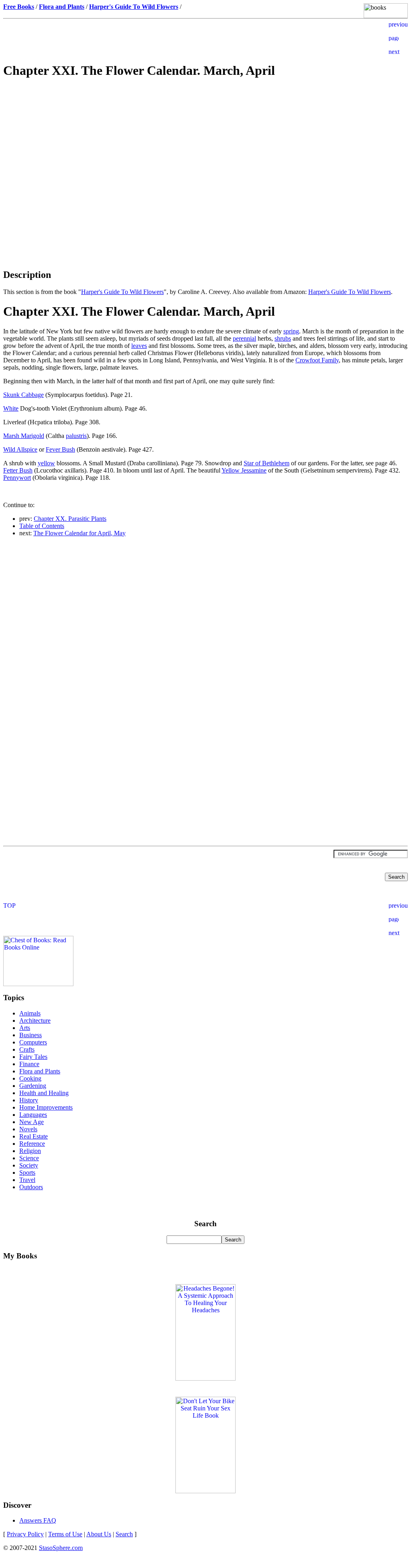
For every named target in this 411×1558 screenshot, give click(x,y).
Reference (32, 1143)
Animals (30, 1013)
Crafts (27, 1049)
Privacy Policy (25, 1534)
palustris (76, 435)
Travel (27, 1179)
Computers (33, 1042)
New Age (31, 1121)
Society (28, 1165)
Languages (33, 1114)
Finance (29, 1064)
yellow (46, 463)
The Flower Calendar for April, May (79, 533)
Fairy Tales (33, 1056)
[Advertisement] (205, 143)
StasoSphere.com (61, 1547)
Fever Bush (60, 449)
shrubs (283, 338)
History (28, 1100)
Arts (24, 1027)
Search (124, 1534)
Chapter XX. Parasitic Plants (70, 518)
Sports (27, 1172)
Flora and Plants (39, 1071)
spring (291, 331)
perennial (244, 338)
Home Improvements (46, 1107)
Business (30, 1035)
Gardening (32, 1085)
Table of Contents (41, 525)
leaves (139, 345)
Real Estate (33, 1136)
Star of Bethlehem (266, 463)
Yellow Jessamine (244, 470)
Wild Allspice (20, 449)
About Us (98, 1534)
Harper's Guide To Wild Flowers (122, 291)
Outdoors (31, 1187)
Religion (30, 1150)
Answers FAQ (37, 1520)
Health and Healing (44, 1092)
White (10, 408)
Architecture (35, 1020)
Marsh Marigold (23, 435)
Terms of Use (65, 1534)
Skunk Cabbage (23, 394)
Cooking (30, 1078)
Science (29, 1158)
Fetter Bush (18, 470)
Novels (28, 1129)
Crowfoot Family (317, 360)
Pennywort (17, 477)
